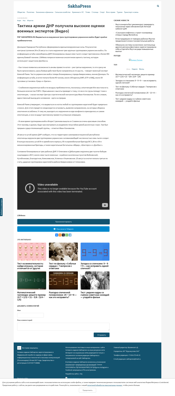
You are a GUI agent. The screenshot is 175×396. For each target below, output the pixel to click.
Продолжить (87, 390)
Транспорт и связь (131, 12)
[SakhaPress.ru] (1, 207)
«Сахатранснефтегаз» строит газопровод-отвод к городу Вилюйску (134, 33)
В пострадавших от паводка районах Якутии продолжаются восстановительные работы (135, 40)
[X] (63, 235)
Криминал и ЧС (78, 12)
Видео (19, 20)
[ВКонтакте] (56, 235)
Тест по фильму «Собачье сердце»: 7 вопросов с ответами (62, 266)
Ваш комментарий (24, 320)
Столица (95, 12)
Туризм (119, 12)
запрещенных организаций (86, 365)
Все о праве (110, 12)
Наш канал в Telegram (64, 229)
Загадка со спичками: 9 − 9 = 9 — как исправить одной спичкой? (94, 266)
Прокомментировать (63, 222)
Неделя (135, 69)
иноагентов (69, 365)
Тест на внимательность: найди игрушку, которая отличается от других (30, 266)
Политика (30, 12)
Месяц (141, 69)
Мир (24, 20)
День (128, 69)
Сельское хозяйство (62, 12)
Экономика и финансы (44, 12)
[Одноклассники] (60, 235)
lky (80, 374)
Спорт (102, 12)
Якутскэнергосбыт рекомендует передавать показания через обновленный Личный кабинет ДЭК (134, 26)
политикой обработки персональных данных (104, 385)
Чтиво (87, 12)
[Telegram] (70, 235)
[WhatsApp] (66, 235)
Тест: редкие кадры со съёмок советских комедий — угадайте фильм (95, 295)
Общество (21, 12)
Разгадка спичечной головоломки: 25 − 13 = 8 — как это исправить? (63, 295)
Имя (19, 310)
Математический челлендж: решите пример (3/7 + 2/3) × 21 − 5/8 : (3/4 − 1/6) (31, 296)
